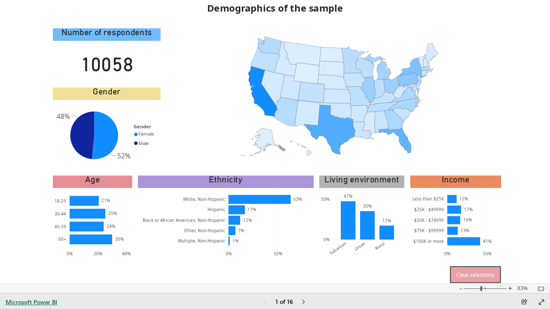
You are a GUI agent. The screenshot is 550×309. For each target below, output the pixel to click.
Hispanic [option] (216, 209)
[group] (275, 11)
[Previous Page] (265, 302)
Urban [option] (360, 246)
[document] (274, 11)
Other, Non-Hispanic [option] (204, 230)
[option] (105, 135)
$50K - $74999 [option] (429, 220)
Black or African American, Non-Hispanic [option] (184, 220)
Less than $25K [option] (428, 199)
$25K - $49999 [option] (429, 209)
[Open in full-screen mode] (541, 302)
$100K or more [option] (428, 241)
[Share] (524, 302)
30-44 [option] (60, 214)
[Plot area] (339, 96)
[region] (275, 141)
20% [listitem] (98, 254)
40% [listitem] (126, 254)
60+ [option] (62, 239)
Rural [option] (380, 245)
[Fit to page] (538, 288)
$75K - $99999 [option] (429, 230)
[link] (475, 274)
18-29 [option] (60, 201)
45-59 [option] (60, 227)
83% (522, 288)
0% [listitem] (70, 254)
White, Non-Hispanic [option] (204, 199)
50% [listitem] (278, 254)
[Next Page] (303, 302)
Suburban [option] (337, 248)
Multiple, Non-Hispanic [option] (201, 241)
